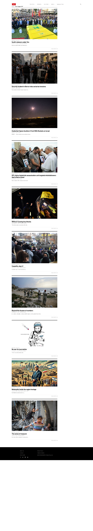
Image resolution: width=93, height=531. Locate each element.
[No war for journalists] (34, 334)
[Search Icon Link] (80, 6)
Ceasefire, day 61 (17, 266)
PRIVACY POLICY (40, 450)
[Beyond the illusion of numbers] (34, 292)
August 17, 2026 (15, 43)
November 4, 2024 (15, 312)
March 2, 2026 (14, 132)
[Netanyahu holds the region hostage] (34, 373)
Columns (13, 387)
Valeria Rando (23, 223)
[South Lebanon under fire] (34, 24)
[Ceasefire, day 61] (34, 248)
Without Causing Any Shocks (21, 222)
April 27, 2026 (14, 88)
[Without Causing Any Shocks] (34, 203)
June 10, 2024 (14, 435)
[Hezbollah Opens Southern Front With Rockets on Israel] (34, 113)
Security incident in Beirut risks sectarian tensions (29, 86)
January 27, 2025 (15, 267)
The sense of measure (19, 434)
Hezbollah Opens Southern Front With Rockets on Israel (31, 131)
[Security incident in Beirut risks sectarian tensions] (34, 68)
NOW (19, 88)
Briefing (13, 40)
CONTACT (22, 452)
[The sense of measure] (34, 416)
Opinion (17, 387)
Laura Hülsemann (23, 43)
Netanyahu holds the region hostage (24, 389)
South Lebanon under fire (20, 42)
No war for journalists (19, 349)
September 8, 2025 (15, 223)
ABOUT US (22, 450)
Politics (17, 40)
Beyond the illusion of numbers (22, 310)
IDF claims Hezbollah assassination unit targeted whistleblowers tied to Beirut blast (34, 176)
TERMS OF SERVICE (40, 452)
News (13, 129)
